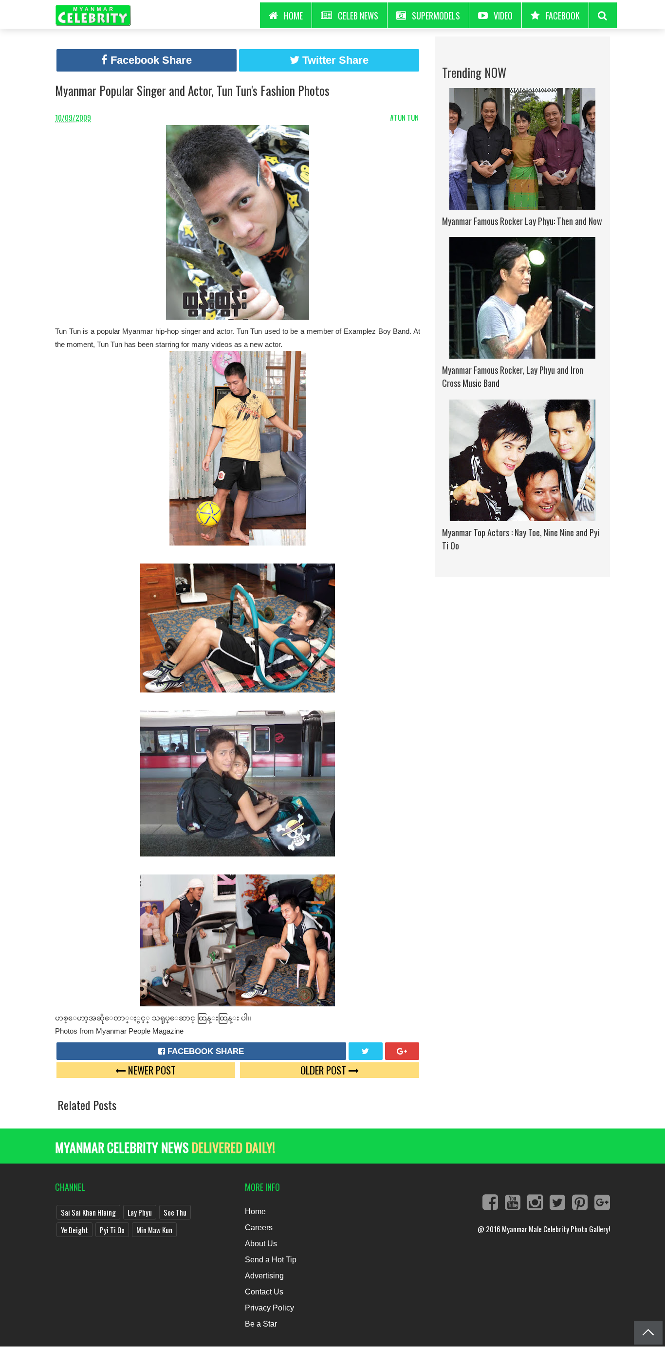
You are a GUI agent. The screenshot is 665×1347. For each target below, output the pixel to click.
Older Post (324, 1069)
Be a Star (261, 1324)
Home (255, 1211)
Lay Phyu (140, 1212)
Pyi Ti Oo (112, 1229)
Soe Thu (175, 1212)
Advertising (264, 1276)
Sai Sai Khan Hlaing (88, 1212)
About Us (261, 1243)
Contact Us (264, 1292)
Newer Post (151, 1069)
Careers (259, 1227)
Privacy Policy (269, 1308)
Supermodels (436, 15)
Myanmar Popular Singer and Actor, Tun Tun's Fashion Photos (192, 90)
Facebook (563, 15)
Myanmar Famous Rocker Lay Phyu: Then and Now (522, 221)
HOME (293, 15)
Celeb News (358, 15)
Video (503, 15)
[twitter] (366, 1051)
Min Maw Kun (154, 1229)
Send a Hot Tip (270, 1260)
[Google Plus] (402, 1051)
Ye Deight (74, 1229)
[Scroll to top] (648, 1333)
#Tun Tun (405, 117)
